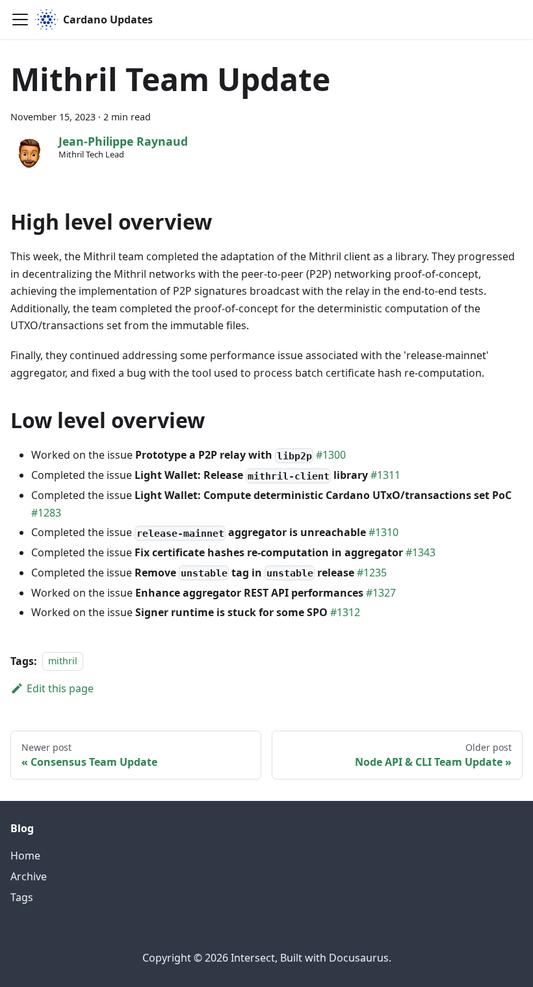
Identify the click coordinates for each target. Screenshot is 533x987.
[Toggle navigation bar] (20, 19)
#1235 (372, 572)
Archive (28, 876)
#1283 (46, 513)
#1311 (385, 475)
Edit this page (60, 688)
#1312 (345, 612)
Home (25, 855)
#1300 (331, 455)
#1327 (381, 593)
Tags (21, 897)
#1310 (383, 532)
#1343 (421, 552)
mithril (62, 661)
